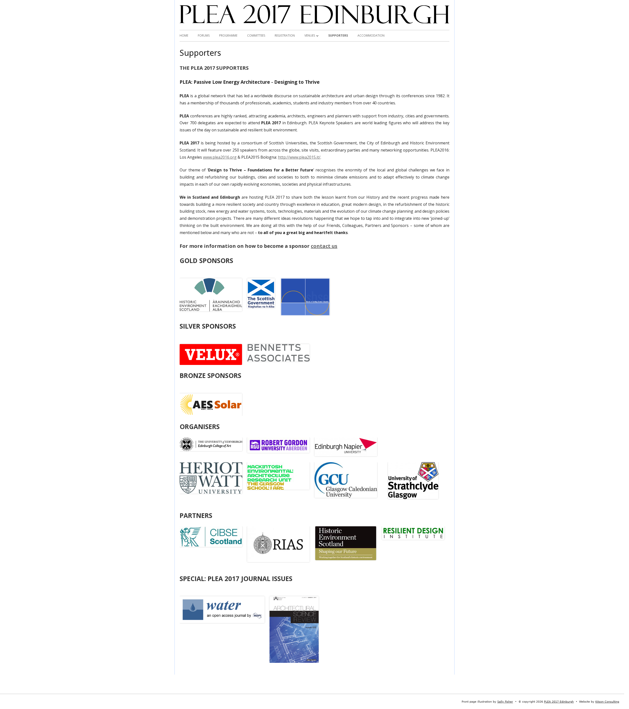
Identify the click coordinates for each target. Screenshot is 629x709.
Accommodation (371, 35)
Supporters (338, 35)
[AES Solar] (211, 404)
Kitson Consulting (607, 701)
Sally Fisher (505, 701)
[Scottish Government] (261, 293)
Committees (256, 35)
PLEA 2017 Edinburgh (559, 701)
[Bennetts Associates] (278, 352)
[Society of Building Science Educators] (305, 296)
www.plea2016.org (220, 157)
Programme (228, 35)
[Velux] (211, 354)
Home (184, 35)
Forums (204, 35)
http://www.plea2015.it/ (299, 157)
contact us (324, 246)
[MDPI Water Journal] (222, 609)
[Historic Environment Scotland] (211, 294)
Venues (309, 35)
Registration (285, 35)
